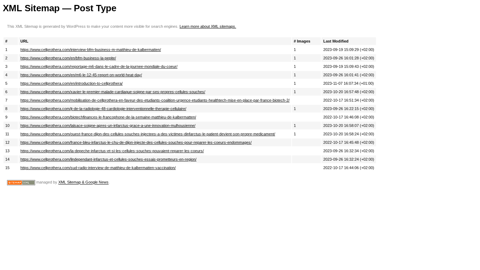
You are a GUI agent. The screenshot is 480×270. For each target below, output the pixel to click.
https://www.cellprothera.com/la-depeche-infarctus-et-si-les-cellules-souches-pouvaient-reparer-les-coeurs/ (112, 151)
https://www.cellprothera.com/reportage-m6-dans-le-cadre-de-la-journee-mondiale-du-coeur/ (98, 66)
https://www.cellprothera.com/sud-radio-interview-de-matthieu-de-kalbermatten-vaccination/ (98, 168)
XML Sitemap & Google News (83, 182)
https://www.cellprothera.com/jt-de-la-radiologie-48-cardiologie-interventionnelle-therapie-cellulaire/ (103, 109)
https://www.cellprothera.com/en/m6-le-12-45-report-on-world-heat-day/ (81, 75)
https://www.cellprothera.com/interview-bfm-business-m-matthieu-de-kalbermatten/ (90, 49)
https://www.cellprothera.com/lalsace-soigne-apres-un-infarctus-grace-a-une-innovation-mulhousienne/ (107, 125)
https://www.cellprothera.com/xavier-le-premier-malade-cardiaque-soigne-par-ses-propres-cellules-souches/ (112, 92)
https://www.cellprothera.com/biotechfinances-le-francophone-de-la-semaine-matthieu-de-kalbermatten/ (108, 117)
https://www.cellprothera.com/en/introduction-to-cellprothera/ (71, 83)
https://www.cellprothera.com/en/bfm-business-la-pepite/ (68, 58)
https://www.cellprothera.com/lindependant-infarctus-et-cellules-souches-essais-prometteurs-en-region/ (108, 159)
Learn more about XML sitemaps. (208, 26)
